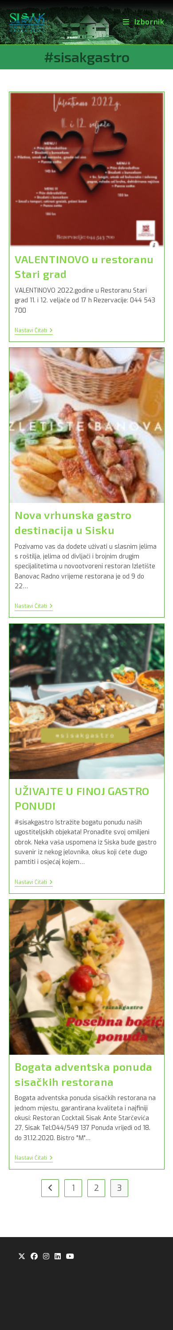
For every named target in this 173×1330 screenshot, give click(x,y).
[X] (21, 1256)
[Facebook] (34, 1256)
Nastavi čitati (34, 331)
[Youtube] (70, 1256)
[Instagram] (46, 1256)
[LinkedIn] (58, 1256)
